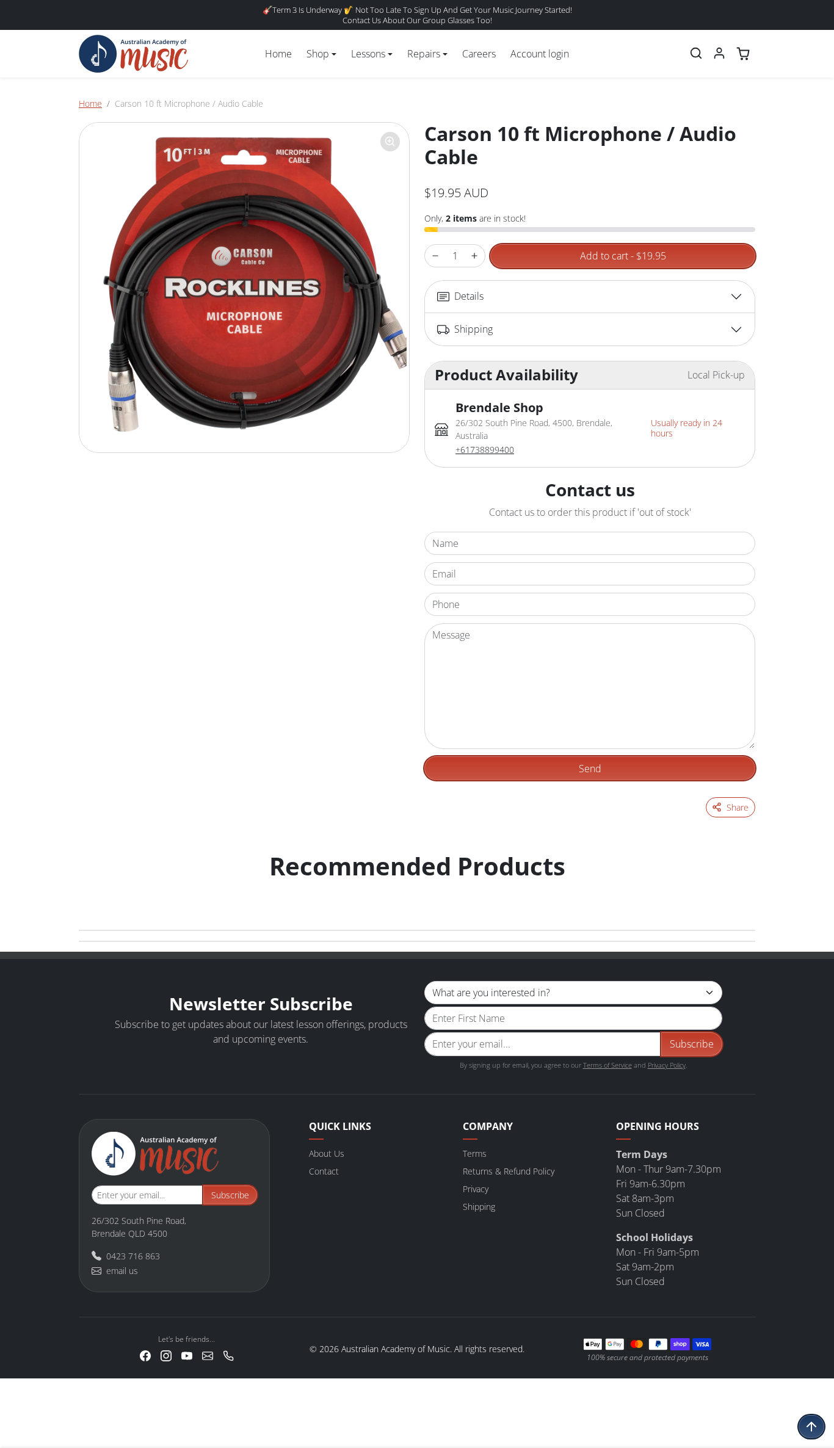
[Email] (207, 1355)
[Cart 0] (743, 53)
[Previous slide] (92, 891)
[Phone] (228, 1355)
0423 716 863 (133, 1256)
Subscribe (692, 1044)
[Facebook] (145, 1355)
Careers (479, 53)
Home (278, 53)
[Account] (719, 53)
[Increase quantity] (474, 256)
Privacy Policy (667, 1065)
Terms (475, 1153)
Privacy (475, 1189)
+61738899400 (484, 449)
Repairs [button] (423, 53)
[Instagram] (166, 1355)
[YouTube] (186, 1355)
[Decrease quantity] (435, 256)
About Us (326, 1153)
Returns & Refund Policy (508, 1171)
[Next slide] (742, 891)
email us (122, 1270)
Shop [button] (317, 53)
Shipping (479, 1206)
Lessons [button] (368, 53)
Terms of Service (607, 1065)
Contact (324, 1171)
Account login (539, 53)
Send (590, 768)
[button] (696, 53)
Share (738, 807)
